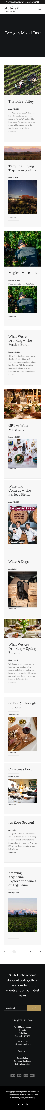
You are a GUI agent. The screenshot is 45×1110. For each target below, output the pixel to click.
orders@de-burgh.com (22, 1044)
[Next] (40, 952)
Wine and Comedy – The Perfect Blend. (19, 490)
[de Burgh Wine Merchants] (11, 9)
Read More (12, 132)
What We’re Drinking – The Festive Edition (20, 340)
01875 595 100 (22, 1041)
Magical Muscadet (22, 272)
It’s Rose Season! (21, 822)
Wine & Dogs (18, 561)
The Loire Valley (21, 101)
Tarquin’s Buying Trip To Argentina (22, 168)
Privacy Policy (22, 1058)
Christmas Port (20, 769)
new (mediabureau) (27, 1098)
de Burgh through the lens (22, 705)
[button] (39, 9)
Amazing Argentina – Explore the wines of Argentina (22, 879)
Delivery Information (22, 1064)
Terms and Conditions (22, 1061)
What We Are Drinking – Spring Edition (22, 648)
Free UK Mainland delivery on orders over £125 (22, 2)
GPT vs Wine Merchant (18, 427)
